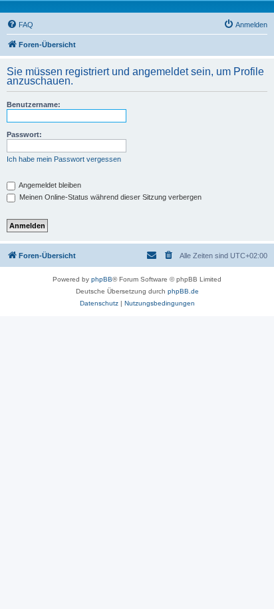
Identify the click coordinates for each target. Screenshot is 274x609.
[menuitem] (20, 25)
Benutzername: (34, 104)
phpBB (101, 279)
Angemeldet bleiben (49, 185)
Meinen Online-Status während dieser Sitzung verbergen (109, 197)
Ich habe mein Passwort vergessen (64, 159)
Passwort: (24, 134)
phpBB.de (183, 291)
